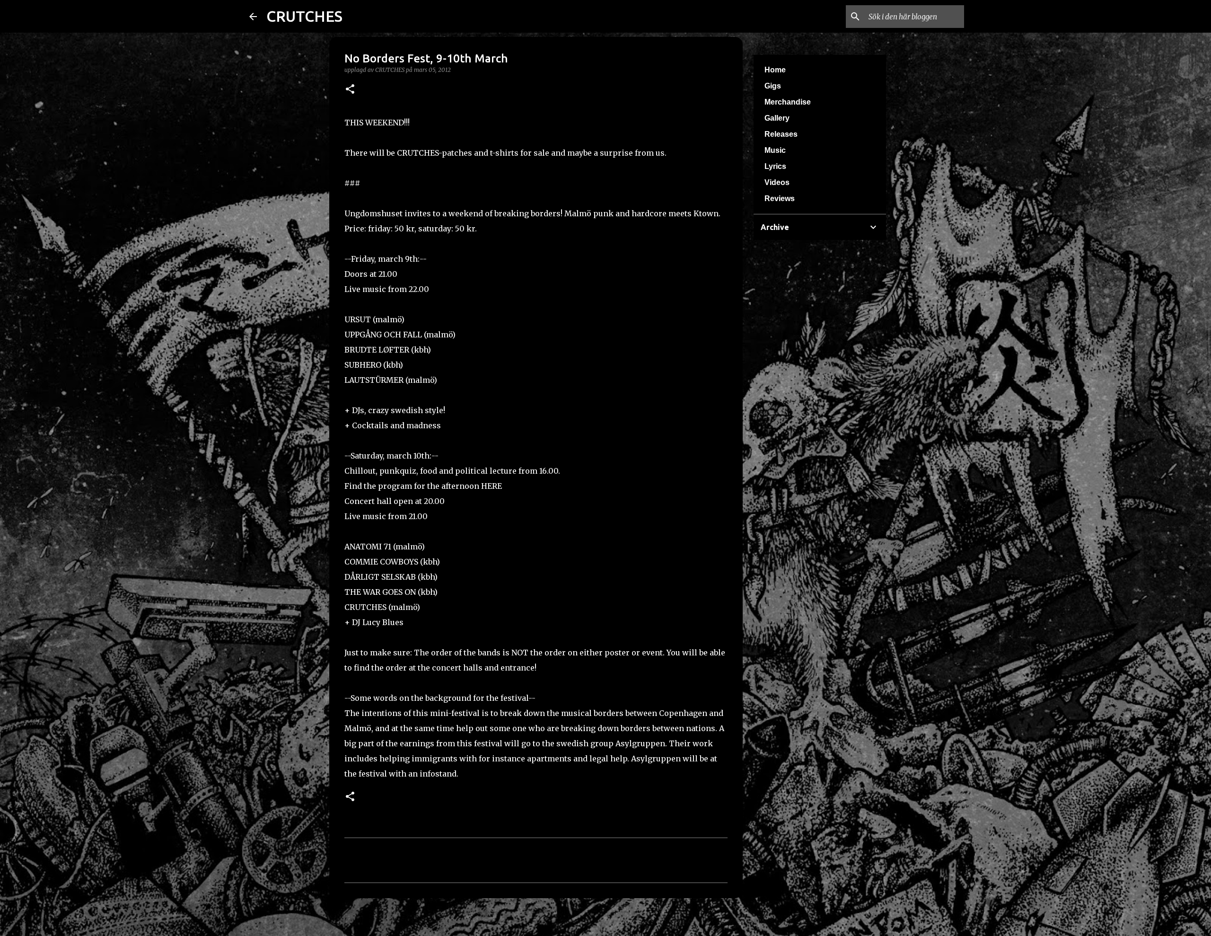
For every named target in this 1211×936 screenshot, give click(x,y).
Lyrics (775, 166)
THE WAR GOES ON (380, 592)
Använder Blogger (611, 922)
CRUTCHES (304, 16)
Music (775, 150)
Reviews (779, 198)
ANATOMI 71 (367, 546)
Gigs (772, 86)
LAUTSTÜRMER (374, 380)
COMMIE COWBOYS (381, 561)
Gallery (777, 118)
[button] (350, 89)
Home (775, 70)
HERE (491, 486)
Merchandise (787, 102)
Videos (777, 182)
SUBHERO (362, 365)
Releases (781, 134)
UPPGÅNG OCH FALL (383, 334)
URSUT (357, 319)
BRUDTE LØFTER (376, 349)
